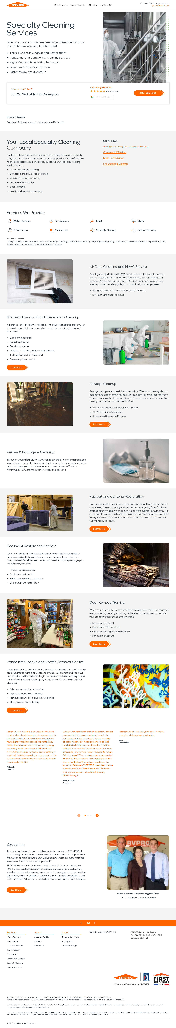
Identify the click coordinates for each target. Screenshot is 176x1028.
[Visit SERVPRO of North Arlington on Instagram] (88, 923)
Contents (58, 244)
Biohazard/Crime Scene (33, 241)
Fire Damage (12, 941)
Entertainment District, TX (51, 122)
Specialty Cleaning (15, 963)
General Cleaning (14, 967)
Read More (16, 890)
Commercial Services (114, 152)
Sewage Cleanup (14, 241)
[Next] (97, 815)
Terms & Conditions (70, 937)
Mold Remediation (113, 157)
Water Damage (14, 937)
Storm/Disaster (13, 950)
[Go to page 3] (90, 815)
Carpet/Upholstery (99, 241)
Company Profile (41, 937)
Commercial (77, 5)
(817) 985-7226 (160, 5)
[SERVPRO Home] (18, 4)
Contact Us (106, 4)
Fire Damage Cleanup (115, 163)
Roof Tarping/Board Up (25, 244)
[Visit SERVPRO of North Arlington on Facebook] (95, 923)
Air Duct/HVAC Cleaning (79, 241)
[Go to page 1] (85, 815)
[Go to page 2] (88, 815)
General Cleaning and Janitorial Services (126, 146)
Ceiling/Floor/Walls (116, 241)
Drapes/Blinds (153, 241)
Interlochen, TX (28, 122)
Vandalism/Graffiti (45, 244)
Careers (37, 941)
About (91, 5)
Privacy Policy (68, 941)
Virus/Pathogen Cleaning (56, 241)
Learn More (16, 367)
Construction (12, 954)
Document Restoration (136, 241)
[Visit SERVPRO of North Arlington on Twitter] (81, 923)
